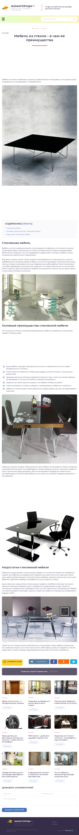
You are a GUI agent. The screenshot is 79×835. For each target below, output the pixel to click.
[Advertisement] (39, 64)
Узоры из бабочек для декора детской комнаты (58, 8)
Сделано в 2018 (60, 830)
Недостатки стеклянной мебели (18, 234)
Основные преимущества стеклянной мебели (23, 231)
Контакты (55, 824)
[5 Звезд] (57, 671)
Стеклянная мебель (13, 228)
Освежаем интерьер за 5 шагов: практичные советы (39, 703)
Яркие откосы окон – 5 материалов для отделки (13, 702)
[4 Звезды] (55, 671)
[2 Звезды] (52, 671)
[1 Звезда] (50, 671)
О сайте (54, 822)
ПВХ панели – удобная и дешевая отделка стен (38, 737)
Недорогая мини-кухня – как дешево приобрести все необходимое (13, 775)
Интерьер (4, 697)
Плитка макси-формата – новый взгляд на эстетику (65, 702)
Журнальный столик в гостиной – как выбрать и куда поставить (65, 738)
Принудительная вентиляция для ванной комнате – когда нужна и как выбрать (13, 739)
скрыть (26, 223)
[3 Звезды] (54, 671)
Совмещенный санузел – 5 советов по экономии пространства (39, 775)
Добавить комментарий (14, 810)
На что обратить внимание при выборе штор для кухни (64, 775)
